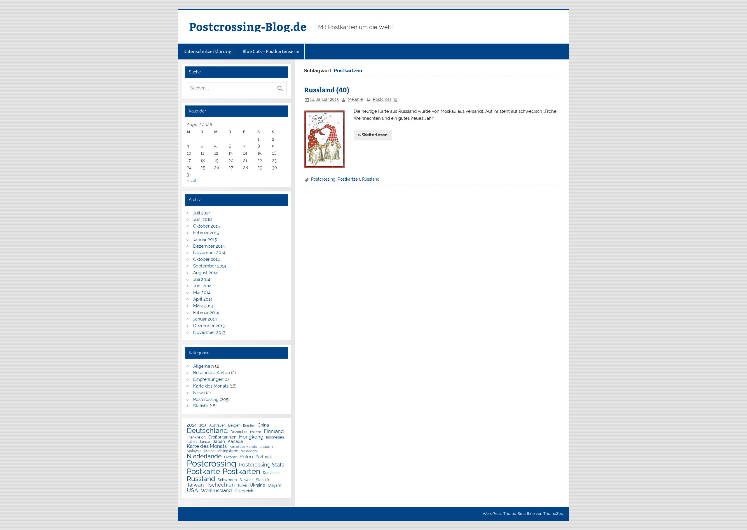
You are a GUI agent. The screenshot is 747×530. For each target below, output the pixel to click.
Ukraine (257, 485)
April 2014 (202, 299)
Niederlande (204, 456)
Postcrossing (385, 99)
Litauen (266, 447)
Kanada (235, 441)
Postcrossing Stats (261, 464)
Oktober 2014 (206, 259)
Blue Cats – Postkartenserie (270, 51)
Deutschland (207, 430)
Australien (217, 425)
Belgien (234, 425)
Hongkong (251, 436)
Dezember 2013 (209, 325)
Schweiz (246, 480)
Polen (246, 456)
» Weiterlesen (373, 135)
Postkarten (241, 472)
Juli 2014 (201, 279)
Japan (219, 441)
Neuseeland (249, 451)
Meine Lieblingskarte (221, 451)
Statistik (201, 405)
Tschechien (221, 484)
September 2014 (209, 266)
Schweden (227, 480)
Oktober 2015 (206, 226)
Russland (371, 179)
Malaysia (194, 451)
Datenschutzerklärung (207, 51)
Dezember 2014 (209, 246)
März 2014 (203, 306)
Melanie (355, 99)
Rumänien (271, 473)
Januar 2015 (205, 239)
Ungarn (274, 485)
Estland (255, 432)
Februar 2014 (206, 312)
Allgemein (203, 366)
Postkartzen (349, 179)
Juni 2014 (202, 285)
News (199, 392)
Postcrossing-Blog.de (247, 26)
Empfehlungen (208, 379)
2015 (203, 425)
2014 (192, 425)
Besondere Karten (211, 372)
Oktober (230, 457)
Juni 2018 (202, 219)
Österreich (244, 491)
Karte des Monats (210, 386)
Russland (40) (326, 89)
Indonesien (275, 437)
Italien (192, 442)
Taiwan (195, 484)
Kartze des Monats (243, 446)
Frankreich (196, 437)
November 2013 (209, 332)
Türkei (242, 485)
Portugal (264, 457)
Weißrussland (216, 490)
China (263, 425)
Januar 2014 (205, 319)
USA (192, 490)
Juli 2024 (202, 213)
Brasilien (249, 425)
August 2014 (205, 272)
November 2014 (209, 252)
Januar (204, 442)
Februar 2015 (206, 232)
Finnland (274, 431)
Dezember (239, 432)
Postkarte (203, 471)
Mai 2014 (201, 292)
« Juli (192, 180)
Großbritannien (222, 437)
